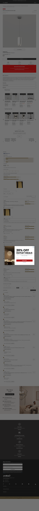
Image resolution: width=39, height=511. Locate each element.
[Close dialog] (33, 247)
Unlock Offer (24, 260)
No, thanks (24, 262)
